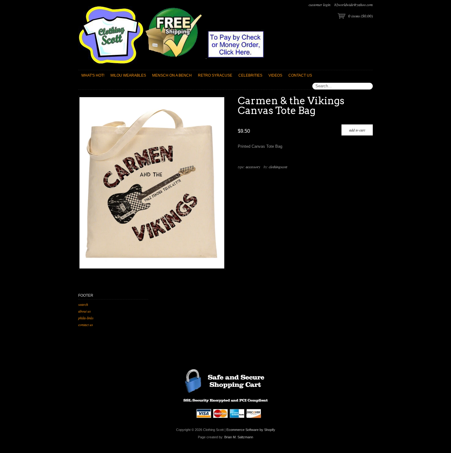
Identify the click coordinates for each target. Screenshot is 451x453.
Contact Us (85, 324)
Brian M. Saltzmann (238, 437)
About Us (84, 311)
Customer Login (319, 4)
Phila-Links (86, 317)
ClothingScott (278, 166)
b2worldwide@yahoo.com (353, 4)
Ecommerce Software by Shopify (250, 430)
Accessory (253, 166)
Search (83, 304)
